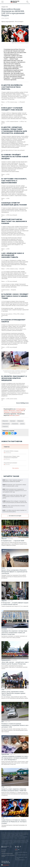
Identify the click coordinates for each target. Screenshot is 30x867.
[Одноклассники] (6, 433)
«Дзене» (17, 415)
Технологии (15, 423)
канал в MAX (20, 410)
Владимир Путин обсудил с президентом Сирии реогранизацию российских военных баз (15, 501)
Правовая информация (7, 853)
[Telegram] (12, 433)
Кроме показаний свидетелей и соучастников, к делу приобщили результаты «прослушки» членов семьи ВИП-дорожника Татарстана (14, 760)
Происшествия (5, 754)
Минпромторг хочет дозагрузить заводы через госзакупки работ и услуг (14, 485)
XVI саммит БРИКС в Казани (11, 451)
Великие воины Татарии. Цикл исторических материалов (11, 458)
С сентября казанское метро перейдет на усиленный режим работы (14, 511)
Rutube (11, 415)
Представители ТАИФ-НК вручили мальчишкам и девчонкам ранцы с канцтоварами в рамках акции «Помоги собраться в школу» (14, 543)
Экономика (4, 628)
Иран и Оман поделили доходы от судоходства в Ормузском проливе (13, 480)
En (18, 849)
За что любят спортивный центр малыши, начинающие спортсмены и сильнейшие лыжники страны (14, 665)
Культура (12, 421)
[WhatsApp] (9, 433)
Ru (16, 849)
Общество (4, 6)
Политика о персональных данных (7, 856)
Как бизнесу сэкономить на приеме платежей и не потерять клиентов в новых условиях (14, 634)
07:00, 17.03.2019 (5, 18)
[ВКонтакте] (4, 433)
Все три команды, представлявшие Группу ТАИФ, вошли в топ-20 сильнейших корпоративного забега (14, 695)
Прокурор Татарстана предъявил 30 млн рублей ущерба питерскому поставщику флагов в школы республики (14, 574)
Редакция (3, 849)
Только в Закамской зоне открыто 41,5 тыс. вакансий (14, 604)
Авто (2, 721)
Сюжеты (6, 447)
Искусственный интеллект (10, 463)
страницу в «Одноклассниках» (13, 412)
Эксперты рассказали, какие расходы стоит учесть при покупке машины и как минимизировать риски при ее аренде (14, 727)
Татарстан (5, 426)
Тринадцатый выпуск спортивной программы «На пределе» (14, 823)
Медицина (20, 421)
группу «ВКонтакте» (10, 410)
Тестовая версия (5, 862)
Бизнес (22, 423)
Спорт (3, 689)
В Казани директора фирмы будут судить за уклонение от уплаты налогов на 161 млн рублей (14, 496)
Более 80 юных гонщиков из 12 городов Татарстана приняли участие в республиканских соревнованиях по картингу (14, 792)
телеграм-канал (20, 409)
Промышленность (6, 660)
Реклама (3, 851)
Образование (6, 423)
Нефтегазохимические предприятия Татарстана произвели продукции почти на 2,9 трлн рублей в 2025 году (14, 490)
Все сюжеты (16, 468)
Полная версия (5, 861)
